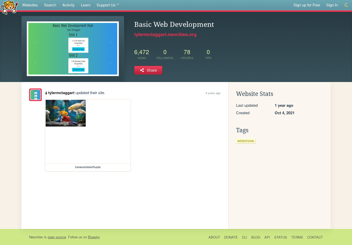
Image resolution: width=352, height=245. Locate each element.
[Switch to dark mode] (346, 5)
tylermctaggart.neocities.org (165, 34)
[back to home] (9, 7)
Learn (85, 4)
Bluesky (94, 236)
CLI (244, 237)
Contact (315, 237)
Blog (255, 237)
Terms (297, 237)
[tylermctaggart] (35, 94)
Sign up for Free (307, 4)
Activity (68, 4)
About (214, 237)
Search (50, 4)
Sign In (332, 4)
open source (57, 236)
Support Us (106, 4)
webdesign (245, 141)
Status (280, 237)
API (267, 237)
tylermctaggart (61, 92)
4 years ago (213, 93)
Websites (30, 4)
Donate (231, 237)
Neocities (36, 236)
